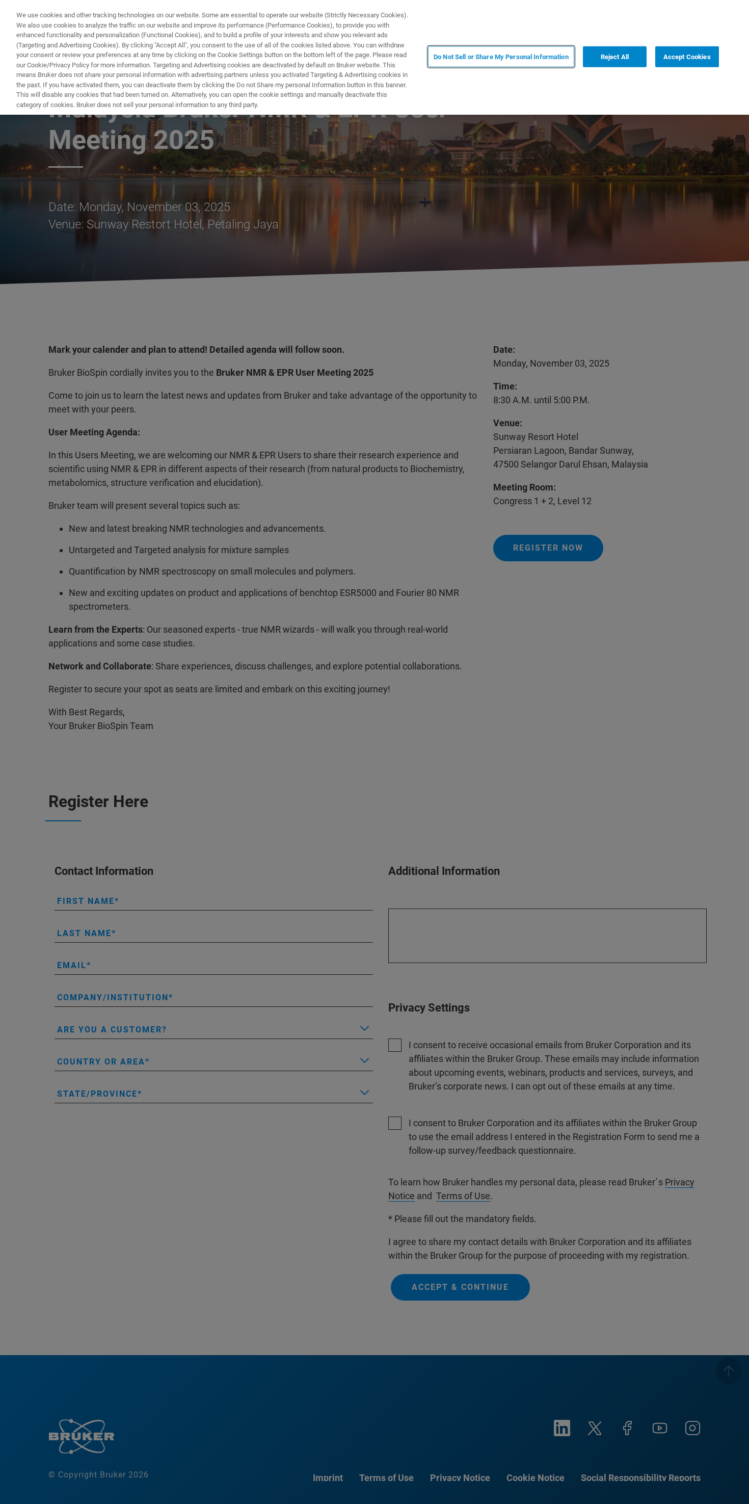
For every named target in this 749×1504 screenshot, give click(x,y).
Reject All (615, 56)
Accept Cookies (687, 56)
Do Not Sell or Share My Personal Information (501, 56)
